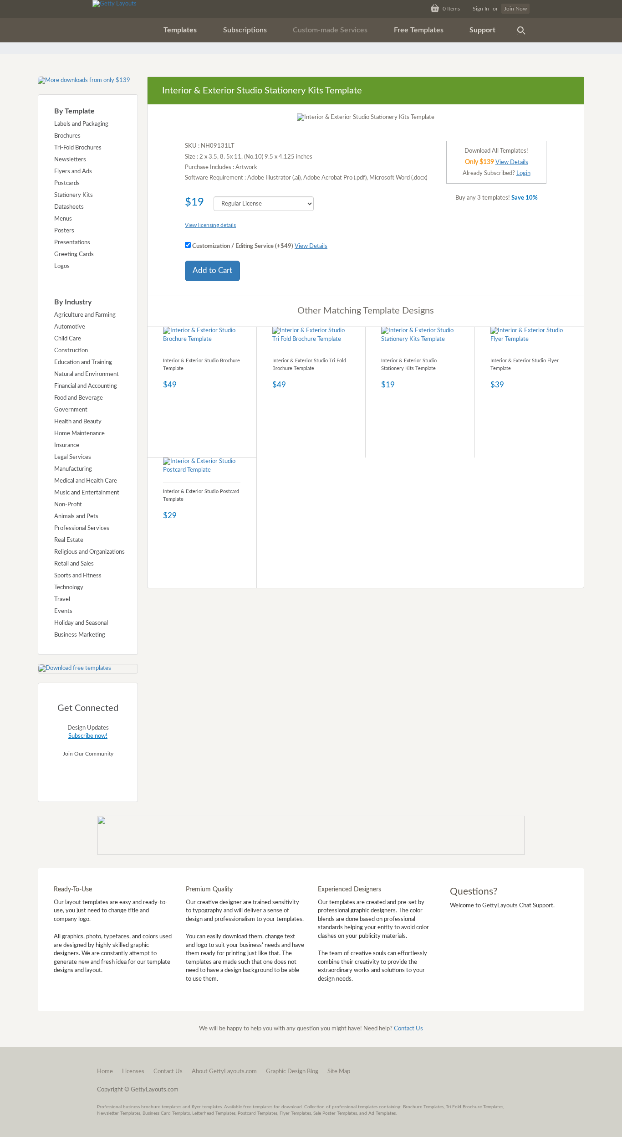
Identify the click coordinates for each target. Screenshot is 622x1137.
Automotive (69, 327)
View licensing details (210, 225)
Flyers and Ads (73, 172)
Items (451, 8)
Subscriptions (245, 30)
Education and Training (83, 362)
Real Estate (68, 540)
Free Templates (419, 30)
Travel (62, 599)
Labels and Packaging (81, 124)
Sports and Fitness (78, 576)
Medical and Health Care (85, 481)
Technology (68, 588)
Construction (71, 351)
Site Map (338, 1072)
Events (63, 611)
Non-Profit (68, 505)
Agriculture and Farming (85, 315)
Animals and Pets (76, 517)
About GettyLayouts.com (224, 1072)
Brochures (67, 136)
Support (482, 30)
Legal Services (72, 457)
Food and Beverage (78, 398)
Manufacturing (73, 469)
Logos (62, 266)
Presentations (72, 243)
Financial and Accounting (85, 386)
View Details (311, 246)
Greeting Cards (74, 254)
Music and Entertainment (86, 493)
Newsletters (70, 160)
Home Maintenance (79, 434)
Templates (180, 30)
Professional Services (81, 528)
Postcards (67, 183)
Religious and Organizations (89, 552)
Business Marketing (79, 635)
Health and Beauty (78, 422)
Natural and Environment (86, 374)
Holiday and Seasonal (81, 623)
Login (523, 173)
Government (70, 410)
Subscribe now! (87, 736)
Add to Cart (212, 270)
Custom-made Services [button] (330, 30)
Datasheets (69, 207)
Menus (63, 219)
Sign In (481, 8)
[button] (180, 30)
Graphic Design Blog (292, 1072)
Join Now (515, 8)
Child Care (67, 339)
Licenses (133, 1072)
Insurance (66, 445)
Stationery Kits (73, 195)
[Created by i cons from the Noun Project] (521, 30)
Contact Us (408, 1029)
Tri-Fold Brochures (78, 148)
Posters (64, 231)
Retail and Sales (74, 564)
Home (105, 1072)
